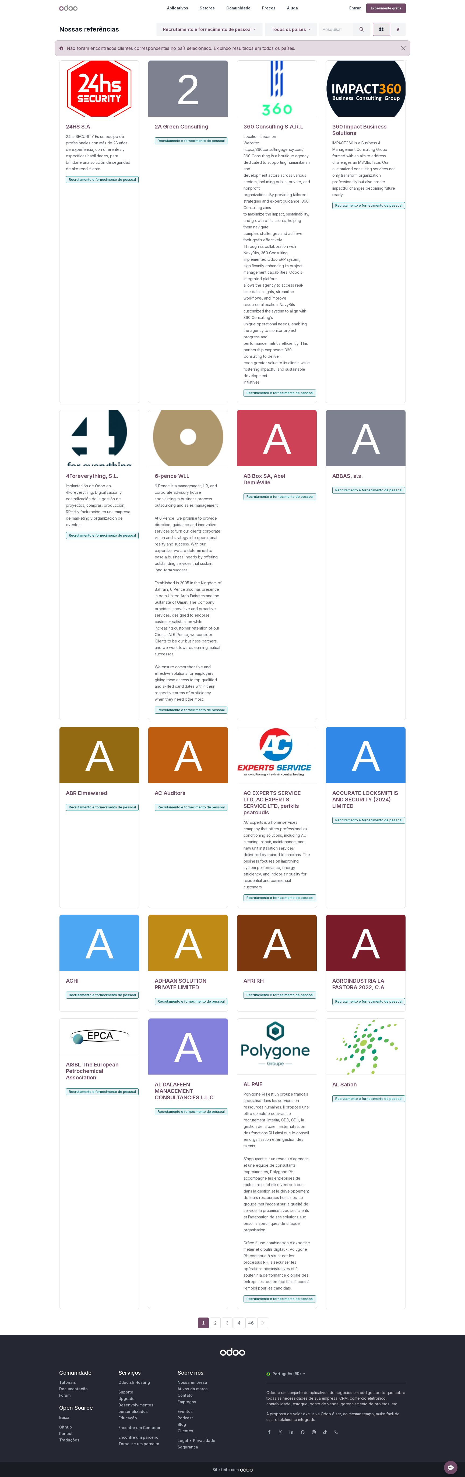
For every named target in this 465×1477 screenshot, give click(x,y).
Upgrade (126, 1398)
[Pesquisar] (362, 29)
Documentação (73, 1388)
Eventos (185, 1411)
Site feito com (226, 1469)
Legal (183, 1440)
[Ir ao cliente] (99, 89)
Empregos (187, 1401)
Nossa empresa (192, 1382)
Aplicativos (177, 8)
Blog (182, 1424)
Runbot (66, 1433)
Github (65, 1427)
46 (251, 1323)
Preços (269, 8)
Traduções (69, 1440)
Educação (127, 1418)
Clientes (185, 1431)
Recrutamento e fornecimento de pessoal (207, 29)
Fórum (65, 1395)
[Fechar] (403, 48)
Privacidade (204, 1440)
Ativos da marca (193, 1388)
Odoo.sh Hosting (134, 1382)
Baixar (65, 1417)
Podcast (185, 1418)
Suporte (125, 1392)
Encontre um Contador (139, 1427)
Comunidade (238, 8)
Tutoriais (67, 1382)
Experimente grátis (386, 8)
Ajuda (292, 8)
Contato (185, 1395)
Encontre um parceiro (138, 1437)
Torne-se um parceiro (138, 1443)
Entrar (355, 8)
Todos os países (289, 29)
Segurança (188, 1447)
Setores (207, 8)
